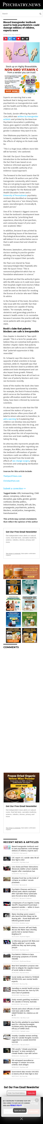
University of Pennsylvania (15, 195)
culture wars (25, 496)
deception (7, 499)
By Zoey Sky (24, 873)
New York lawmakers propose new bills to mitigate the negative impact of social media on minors (25, 968)
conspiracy (14, 496)
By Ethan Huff (24, 1056)
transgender (29, 510)
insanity (20, 505)
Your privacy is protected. (13, 553)
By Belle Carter (24, 923)
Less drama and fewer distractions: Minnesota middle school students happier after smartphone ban (25, 869)
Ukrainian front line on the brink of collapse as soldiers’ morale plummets (25, 880)
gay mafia (17, 499)
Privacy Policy (16, 1105)
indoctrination (9, 505)
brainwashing (27, 493)
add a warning (9, 419)
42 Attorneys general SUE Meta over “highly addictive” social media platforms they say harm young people (25, 944)
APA (19, 493)
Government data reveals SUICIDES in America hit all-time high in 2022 (25, 1073)
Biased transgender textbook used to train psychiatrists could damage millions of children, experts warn (25, 848)
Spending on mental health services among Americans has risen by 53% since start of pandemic (25, 990)
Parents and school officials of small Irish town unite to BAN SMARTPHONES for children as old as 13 (26, 1012)
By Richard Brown (25, 961)
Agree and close (19, 1110)
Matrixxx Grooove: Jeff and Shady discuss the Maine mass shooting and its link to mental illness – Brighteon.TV (24, 931)
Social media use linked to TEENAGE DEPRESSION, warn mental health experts (25, 979)
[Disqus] (21, 680)
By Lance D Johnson (26, 898)
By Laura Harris (24, 972)
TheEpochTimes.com (12, 476)
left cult (28, 505)
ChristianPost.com (11, 481)
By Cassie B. (23, 853)
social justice (17, 510)
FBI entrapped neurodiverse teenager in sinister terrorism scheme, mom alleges (23, 1062)
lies (33, 505)
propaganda (8, 507)
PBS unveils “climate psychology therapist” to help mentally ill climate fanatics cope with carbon (24, 1051)
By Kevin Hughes (25, 936)
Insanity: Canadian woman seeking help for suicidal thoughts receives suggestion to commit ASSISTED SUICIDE (25, 1039)
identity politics (19, 502)
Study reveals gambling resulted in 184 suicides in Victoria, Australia (25, 1001)
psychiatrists (21, 507)
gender (26, 499)
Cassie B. (18, 34)
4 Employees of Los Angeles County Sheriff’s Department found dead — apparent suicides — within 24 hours (25, 905)
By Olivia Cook (24, 862)
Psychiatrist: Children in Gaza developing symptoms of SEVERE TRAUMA (24, 956)
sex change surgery (21, 461)
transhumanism (10, 513)
